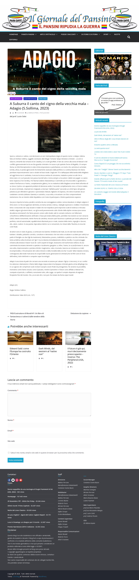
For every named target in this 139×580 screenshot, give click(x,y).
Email (10, 430)
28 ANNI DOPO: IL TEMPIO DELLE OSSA (108, 188)
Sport (105, 34)
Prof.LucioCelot (44, 113)
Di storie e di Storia (89, 34)
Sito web (11, 441)
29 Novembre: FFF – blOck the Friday (21, 501)
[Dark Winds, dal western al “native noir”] (49, 333)
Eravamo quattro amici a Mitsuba (106, 145)
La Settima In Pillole (33, 113)
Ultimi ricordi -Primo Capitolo (19, 506)
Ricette (117, 34)
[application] (112, 250)
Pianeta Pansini (27, 34)
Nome (11, 420)
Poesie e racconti (68, 34)
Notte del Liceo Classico (16, 510)
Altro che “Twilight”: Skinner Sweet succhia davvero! (112, 169)
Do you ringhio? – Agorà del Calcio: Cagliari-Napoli (26, 515)
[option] (112, 67)
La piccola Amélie (100, 132)
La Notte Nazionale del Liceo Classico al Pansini (111, 185)
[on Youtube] (20, 480)
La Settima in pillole (30, 98)
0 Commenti (20, 113)
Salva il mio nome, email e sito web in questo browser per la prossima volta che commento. (47, 453)
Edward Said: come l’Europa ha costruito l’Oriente (20, 351)
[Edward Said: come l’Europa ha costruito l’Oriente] (20, 333)
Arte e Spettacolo (47, 34)
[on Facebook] (9, 480)
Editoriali (13, 40)
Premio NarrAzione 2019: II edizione (21, 527)
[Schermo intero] (128, 259)
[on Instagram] (17, 480)
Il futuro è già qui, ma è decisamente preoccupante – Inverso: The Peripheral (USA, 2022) (77, 355)
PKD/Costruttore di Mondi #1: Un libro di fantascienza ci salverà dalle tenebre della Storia (27, 316)
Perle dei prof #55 (101, 112)
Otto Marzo (99, 78)
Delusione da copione (79, 313)
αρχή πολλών (100, 228)
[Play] (97, 259)
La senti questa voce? (101, 148)
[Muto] (125, 259)
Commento (13, 390)
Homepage (13, 34)
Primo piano (43, 98)
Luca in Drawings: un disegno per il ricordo (23, 522)
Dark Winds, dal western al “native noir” (48, 351)
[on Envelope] (13, 480)
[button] (35, 34)
